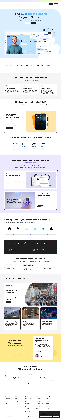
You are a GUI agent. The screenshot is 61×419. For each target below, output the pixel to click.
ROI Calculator (17, 401)
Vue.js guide (27, 408)
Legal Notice (48, 403)
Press (47, 398)
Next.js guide (27, 403)
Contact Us (27, 22)
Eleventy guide (27, 411)
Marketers (16, 398)
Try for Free (51, 4)
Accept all (49, 416)
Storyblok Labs (7, 398)
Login (47, 4)
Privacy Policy (48, 408)
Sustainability (48, 406)
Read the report (9, 128)
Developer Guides (28, 396)
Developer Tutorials (28, 398)
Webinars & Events (38, 401)
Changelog (27, 401)
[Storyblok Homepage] (5, 4)
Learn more (8, 186)
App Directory (7, 401)
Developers (17, 396)
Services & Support (39, 406)
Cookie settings (56, 416)
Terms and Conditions (49, 401)
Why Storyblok (7, 396)
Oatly (25, 322)
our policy (47, 414)
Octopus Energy (11, 322)
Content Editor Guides (39, 403)
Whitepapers (38, 398)
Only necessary (43, 416)
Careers (47, 396)
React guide (27, 406)
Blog (36, 396)
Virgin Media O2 (47, 322)
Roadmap (6, 403)
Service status (38, 408)
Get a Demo (44, 378)
